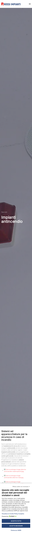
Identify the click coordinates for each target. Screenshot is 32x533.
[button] (30, 4)
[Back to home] (11, 4)
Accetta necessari (16, 526)
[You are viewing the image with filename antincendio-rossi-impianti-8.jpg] (16, 482)
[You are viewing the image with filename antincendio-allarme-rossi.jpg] (16, 476)
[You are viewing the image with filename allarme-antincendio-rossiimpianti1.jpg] (16, 470)
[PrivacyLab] (12, 516)
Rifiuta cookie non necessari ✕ (21, 486)
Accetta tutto (16, 521)
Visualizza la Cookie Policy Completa (13, 513)
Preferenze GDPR (16, 530)
